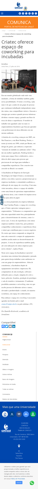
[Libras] (1, 197)
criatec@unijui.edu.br (9, 304)
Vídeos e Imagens (8, 369)
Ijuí (19, 451)
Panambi (19, 456)
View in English (24, 428)
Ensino (4, 350)
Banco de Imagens (8, 379)
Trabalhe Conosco (24, 430)
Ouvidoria (24, 423)
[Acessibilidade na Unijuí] (36, 13)
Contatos (24, 425)
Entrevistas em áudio (9, 384)
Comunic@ (7, 334)
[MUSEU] (19, 414)
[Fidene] (5, 414)
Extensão (5, 359)
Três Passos (19, 458)
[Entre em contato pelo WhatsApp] (32, 483)
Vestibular (5, 364)
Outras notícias (7, 374)
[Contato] (26, 13)
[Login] (20, 13)
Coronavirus (6, 394)
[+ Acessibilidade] (1, 203)
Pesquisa (5, 354)
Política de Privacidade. (18, 479)
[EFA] (33, 414)
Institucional (6, 345)
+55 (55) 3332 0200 (19, 439)
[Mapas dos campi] (23, 13)
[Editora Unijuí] (12, 414)
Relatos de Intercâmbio (9, 399)
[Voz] (1, 200)
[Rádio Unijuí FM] (26, 414)
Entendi (19, 482)
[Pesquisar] (29, 13)
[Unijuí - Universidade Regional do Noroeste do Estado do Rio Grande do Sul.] (19, 5)
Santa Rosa (19, 453)
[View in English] (33, 13)
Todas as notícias (8, 389)
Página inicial (6, 340)
